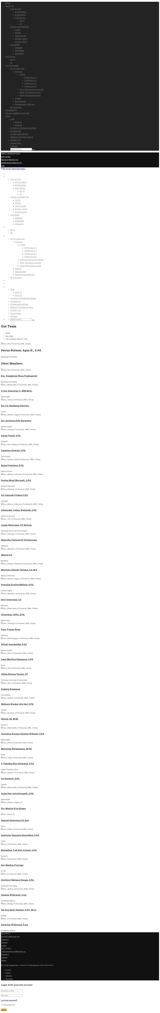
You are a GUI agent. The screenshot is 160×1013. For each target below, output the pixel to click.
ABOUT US (10, 6)
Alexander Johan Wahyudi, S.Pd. (19, 510)
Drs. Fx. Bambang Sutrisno (15, 405)
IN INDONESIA (20, 15)
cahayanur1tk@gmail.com (9, 160)
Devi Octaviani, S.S (11, 599)
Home (8, 3)
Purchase (9, 979)
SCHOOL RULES (21, 42)
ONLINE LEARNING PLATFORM (17, 113)
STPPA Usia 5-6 (30, 87)
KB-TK (22, 21)
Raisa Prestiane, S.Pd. (12, 465)
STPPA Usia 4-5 (30, 84)
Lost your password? (9, 1000)
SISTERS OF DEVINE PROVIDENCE (23, 128)
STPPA (22, 75)
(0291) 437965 (5, 157)
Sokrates (13, 146)
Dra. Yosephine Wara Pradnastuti (19, 376)
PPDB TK (18, 122)
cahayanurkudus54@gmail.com (11, 163)
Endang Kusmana (10, 689)
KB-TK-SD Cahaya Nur (9, 965)
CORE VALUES (20, 36)
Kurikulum (18, 72)
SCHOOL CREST (21, 39)
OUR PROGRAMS (12, 66)
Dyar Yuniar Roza (10, 629)
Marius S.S (6, 554)
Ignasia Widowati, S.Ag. (14, 895)
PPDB (12, 119)
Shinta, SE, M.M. (9, 718)
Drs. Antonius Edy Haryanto (16, 420)
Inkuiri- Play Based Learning (30, 92)
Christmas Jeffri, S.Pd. (13, 614)
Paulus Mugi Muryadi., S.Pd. (16, 480)
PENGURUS (19, 54)
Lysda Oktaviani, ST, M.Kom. (16, 525)
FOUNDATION (15, 131)
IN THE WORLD (20, 12)
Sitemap (9, 976)
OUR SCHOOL (20, 18)
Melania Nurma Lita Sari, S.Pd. (17, 704)
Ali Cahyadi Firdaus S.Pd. (14, 495)
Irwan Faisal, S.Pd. (11, 435)
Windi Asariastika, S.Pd (14, 644)
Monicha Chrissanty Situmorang (19, 540)
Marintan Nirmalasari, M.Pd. (16, 748)
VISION (17, 30)
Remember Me (9, 1005)
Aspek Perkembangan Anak (30, 96)
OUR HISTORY (15, 9)
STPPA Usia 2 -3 (30, 78)
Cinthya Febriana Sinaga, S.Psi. (17, 880)
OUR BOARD (15, 45)
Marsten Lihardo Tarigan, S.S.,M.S (19, 569)
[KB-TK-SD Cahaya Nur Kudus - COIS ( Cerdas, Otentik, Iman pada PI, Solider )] (13, 169)
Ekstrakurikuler (20, 101)
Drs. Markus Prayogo (12, 865)
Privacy (8, 970)
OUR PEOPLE (10, 57)
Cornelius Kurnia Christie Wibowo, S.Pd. (22, 733)
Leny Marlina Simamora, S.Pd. (17, 659)
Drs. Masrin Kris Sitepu (13, 808)
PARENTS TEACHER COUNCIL (21, 137)
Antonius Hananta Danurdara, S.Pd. (20, 835)
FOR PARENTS (11, 110)
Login (2, 166)
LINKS (8, 116)
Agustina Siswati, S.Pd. (13, 450)
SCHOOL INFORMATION (19, 27)
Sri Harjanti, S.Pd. (10, 778)
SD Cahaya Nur (16, 107)
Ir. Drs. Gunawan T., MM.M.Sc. (16, 390)
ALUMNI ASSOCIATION (19, 134)
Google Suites (15, 143)
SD (21, 24)
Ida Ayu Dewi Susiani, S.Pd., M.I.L (18, 909)
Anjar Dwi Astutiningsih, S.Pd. (17, 793)
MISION (18, 33)
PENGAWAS (19, 51)
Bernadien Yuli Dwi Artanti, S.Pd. (19, 850)
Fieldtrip (18, 98)
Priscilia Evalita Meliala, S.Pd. (17, 584)
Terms (8, 973)
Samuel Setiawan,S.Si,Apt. (15, 820)
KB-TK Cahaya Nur (17, 69)
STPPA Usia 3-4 (30, 81)
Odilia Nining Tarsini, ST (14, 674)
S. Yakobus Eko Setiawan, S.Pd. (17, 763)
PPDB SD (18, 125)
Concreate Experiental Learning (32, 90)
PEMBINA (18, 48)
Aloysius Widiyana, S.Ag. (14, 924)
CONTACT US (15, 140)
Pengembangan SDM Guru (25, 104)
